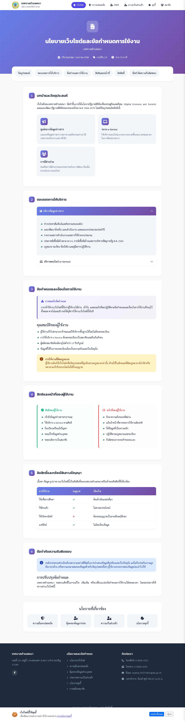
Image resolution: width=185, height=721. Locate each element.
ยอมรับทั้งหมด (157, 714)
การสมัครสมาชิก (77, 688)
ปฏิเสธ (169, 714)
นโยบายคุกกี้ (75, 683)
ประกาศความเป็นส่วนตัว (81, 677)
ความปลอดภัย (98, 4)
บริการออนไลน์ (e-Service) (57, 261)
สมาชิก (167, 4)
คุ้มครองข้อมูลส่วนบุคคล (80, 671)
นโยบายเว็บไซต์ (77, 660)
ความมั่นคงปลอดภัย (78, 666)
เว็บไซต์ (80, 4)
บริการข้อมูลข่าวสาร (53, 211)
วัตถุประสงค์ (24, 73)
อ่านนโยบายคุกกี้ (64, 716)
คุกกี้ (153, 4)
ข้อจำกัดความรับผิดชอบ (144, 73)
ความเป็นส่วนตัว (135, 4)
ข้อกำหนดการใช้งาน (77, 73)
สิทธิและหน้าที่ (102, 73)
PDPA (116, 4)
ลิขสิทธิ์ (121, 73)
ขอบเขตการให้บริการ (48, 73)
